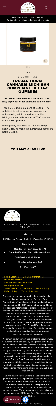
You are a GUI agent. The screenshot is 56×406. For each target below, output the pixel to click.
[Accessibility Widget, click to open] (25, 400)
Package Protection (13, 285)
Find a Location (11, 277)
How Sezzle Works (13, 279)
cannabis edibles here (38, 101)
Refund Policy (10, 291)
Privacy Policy (42, 288)
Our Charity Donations (33, 277)
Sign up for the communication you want (27, 226)
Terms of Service (29, 291)
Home (27, 72)
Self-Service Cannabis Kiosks (18, 282)
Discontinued (28, 77)
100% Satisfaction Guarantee (18, 288)
